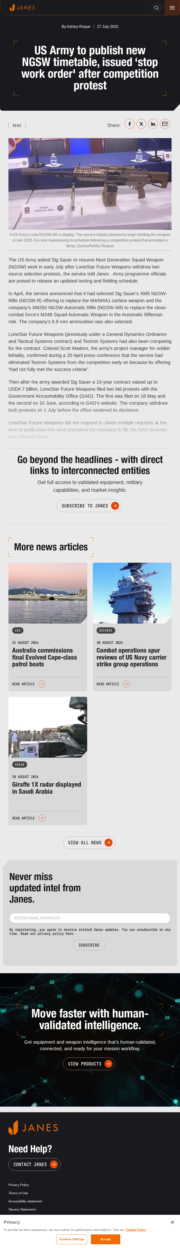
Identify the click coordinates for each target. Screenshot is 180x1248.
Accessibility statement (25, 1201)
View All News (84, 842)
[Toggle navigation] (172, 7)
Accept (106, 1239)
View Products (84, 1063)
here (69, 934)
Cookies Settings (71, 1239)
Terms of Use (18, 1193)
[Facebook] (130, 124)
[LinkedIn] (153, 124)
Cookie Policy (136, 1230)
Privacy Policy (18, 1185)
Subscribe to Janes (85, 505)
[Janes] (22, 7)
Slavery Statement (22, 1209)
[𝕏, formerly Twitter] (141, 124)
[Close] (172, 1222)
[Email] (165, 124)
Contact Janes (30, 1164)
